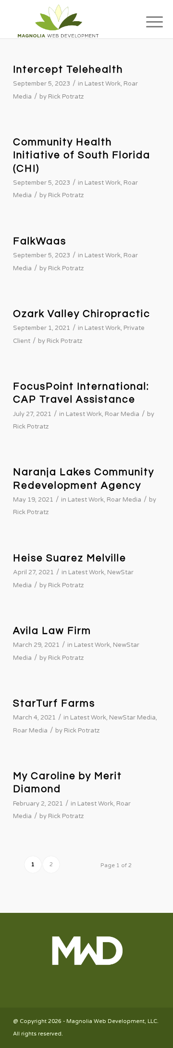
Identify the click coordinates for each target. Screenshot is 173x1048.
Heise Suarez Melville (69, 558)
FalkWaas (39, 241)
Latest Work (103, 84)
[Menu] (147, 20)
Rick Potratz (66, 97)
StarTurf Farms (54, 703)
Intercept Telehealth (68, 69)
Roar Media (122, 414)
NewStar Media (132, 717)
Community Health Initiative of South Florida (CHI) (81, 155)
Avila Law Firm (52, 631)
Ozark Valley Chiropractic (81, 314)
